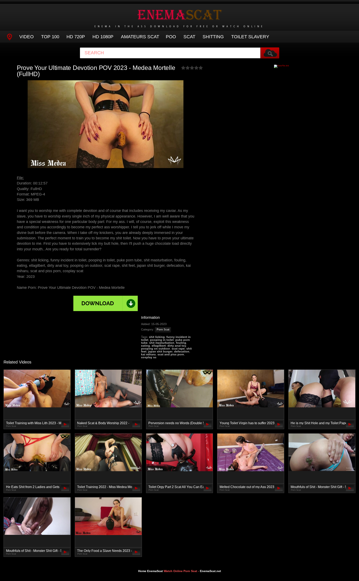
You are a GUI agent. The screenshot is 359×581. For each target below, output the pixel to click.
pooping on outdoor (155, 348)
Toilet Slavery (250, 36)
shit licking (157, 337)
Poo (171, 36)
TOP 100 (50, 36)
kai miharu (148, 354)
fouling (181, 342)
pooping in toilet (162, 339)
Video (26, 36)
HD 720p (75, 36)
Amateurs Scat (140, 36)
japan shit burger (160, 351)
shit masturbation (161, 342)
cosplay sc (148, 357)
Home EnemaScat (150, 571)
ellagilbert (159, 345)
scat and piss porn (170, 354)
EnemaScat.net (210, 571)
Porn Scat (163, 329)
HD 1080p (102, 36)
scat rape (178, 348)
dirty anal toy (176, 345)
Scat (189, 36)
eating (145, 345)
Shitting (213, 36)
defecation (181, 351)
